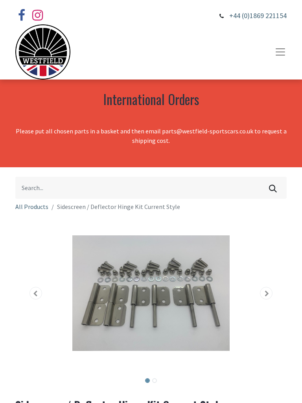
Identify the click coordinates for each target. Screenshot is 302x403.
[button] (35, 293)
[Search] (273, 188)
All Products (31, 207)
